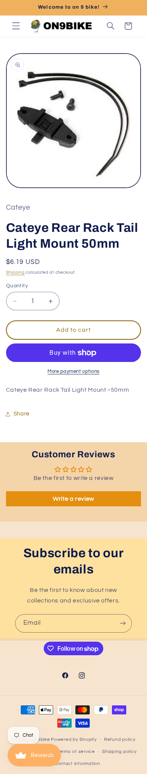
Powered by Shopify (73, 739)
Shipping (15, 272)
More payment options (73, 371)
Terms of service (76, 751)
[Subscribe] (123, 623)
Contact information (77, 764)
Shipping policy (119, 751)
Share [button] (21, 414)
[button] (15, 26)
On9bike (40, 739)
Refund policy (120, 739)
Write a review (73, 499)
